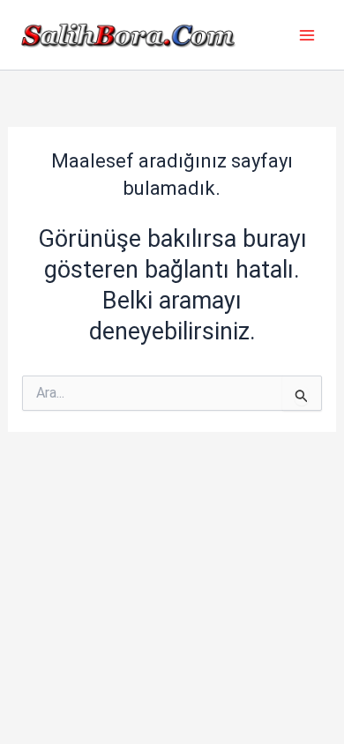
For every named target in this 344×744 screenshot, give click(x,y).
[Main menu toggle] (307, 35)
